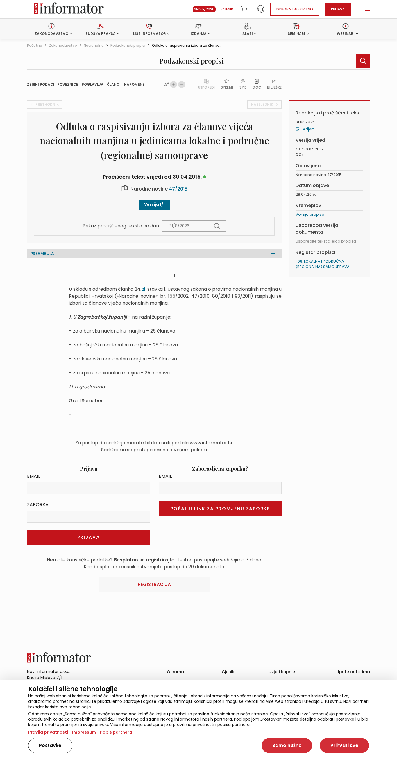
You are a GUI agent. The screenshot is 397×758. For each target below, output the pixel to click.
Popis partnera (116, 732)
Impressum (84, 732)
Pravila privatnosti (48, 732)
